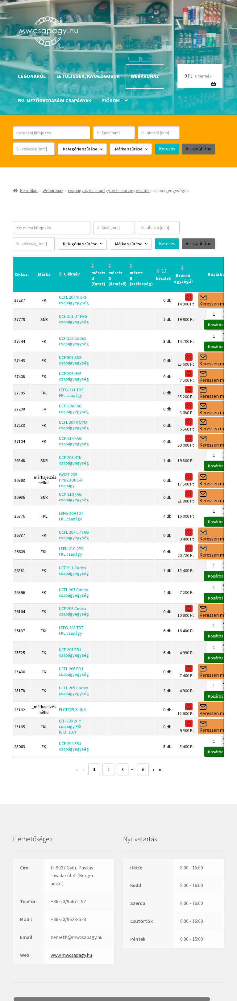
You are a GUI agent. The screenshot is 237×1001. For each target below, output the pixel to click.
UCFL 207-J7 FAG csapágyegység (74, 534)
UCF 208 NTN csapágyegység (74, 460)
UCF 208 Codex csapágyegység (74, 611)
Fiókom (111, 100)
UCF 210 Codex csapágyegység (74, 341)
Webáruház (145, 76)
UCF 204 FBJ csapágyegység (74, 746)
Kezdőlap (29, 190)
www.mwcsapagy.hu (71, 955)
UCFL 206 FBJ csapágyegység (74, 671)
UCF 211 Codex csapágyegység (74, 570)
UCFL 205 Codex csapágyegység (74, 690)
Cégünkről (32, 76)
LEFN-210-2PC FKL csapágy (71, 551)
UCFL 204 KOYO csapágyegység (74, 425)
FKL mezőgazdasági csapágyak (54, 100)
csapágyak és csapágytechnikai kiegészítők (109, 190)
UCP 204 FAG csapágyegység (74, 408)
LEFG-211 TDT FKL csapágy (71, 392)
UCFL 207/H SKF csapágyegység (74, 299)
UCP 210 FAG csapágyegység (74, 497)
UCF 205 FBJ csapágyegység (74, 652)
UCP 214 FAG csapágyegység (74, 441)
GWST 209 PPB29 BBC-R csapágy (71, 480)
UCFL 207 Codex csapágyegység (74, 592)
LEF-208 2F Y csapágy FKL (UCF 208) (70, 726)
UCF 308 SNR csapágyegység (74, 360)
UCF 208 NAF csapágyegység (74, 376)
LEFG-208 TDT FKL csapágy (71, 630)
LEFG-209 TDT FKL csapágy (71, 516)
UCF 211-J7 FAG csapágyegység (74, 319)
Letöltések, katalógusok (88, 76)
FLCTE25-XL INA (72, 709)
